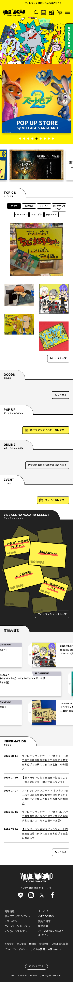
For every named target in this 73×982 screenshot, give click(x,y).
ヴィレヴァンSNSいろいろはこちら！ (36, 3)
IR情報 (32, 944)
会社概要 (44, 944)
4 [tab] (32, 139)
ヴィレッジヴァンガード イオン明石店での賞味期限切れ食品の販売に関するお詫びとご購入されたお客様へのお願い (45, 816)
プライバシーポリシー (16, 949)
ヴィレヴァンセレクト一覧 (52, 614)
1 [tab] (20, 139)
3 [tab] (28, 139)
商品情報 (29, 206)
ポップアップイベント (59, 207)
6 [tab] (41, 139)
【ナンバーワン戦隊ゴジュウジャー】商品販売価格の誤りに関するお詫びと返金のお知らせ (45, 834)
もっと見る (61, 395)
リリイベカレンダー (56, 500)
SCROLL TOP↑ (36, 966)
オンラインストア (14, 931)
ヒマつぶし (36, 214)
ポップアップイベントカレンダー (48, 430)
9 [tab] (53, 139)
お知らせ (9, 944)
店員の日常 (51, 214)
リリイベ (44, 206)
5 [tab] (36, 139)
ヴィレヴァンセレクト (17, 926)
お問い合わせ (55, 949)
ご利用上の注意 (60, 944)
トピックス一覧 (58, 358)
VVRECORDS (22, 214)
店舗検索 (43, 926)
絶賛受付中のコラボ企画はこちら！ (47, 465)
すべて (14, 206)
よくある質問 (38, 949)
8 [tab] (49, 139)
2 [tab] (24, 139)
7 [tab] (45, 139)
